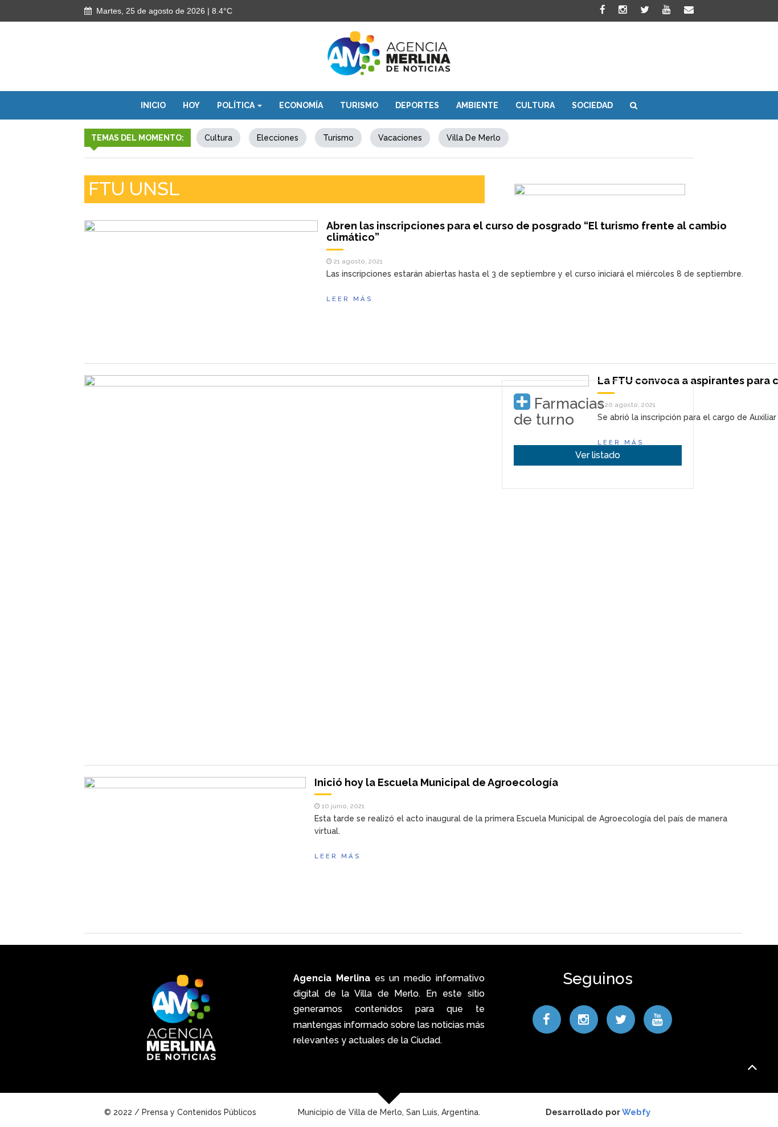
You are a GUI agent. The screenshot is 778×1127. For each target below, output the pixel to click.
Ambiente (477, 105)
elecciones (277, 137)
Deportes (417, 105)
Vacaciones (400, 137)
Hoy (191, 105)
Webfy (636, 1112)
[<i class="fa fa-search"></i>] (633, 105)
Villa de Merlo (474, 137)
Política (236, 105)
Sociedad (592, 105)
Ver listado (597, 455)
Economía (301, 105)
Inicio (153, 105)
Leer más (349, 299)
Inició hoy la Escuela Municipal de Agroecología (436, 782)
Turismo (359, 105)
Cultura (535, 105)
